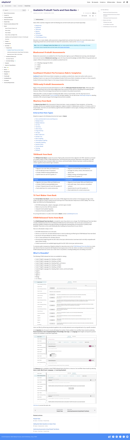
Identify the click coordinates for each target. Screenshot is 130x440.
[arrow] (102, 20)
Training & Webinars (8, 17)
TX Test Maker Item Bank (108, 24)
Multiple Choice (39, 121)
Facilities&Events (7, 78)
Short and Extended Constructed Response (46, 119)
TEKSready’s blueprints (85, 95)
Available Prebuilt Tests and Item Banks (15, 50)
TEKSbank (37, 33)
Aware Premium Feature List (11, 28)
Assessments (8, 43)
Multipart (37, 150)
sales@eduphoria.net (72, 213)
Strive (5, 67)
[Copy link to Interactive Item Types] (55, 113)
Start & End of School (8, 19)
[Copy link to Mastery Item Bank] (53, 101)
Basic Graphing (39, 138)
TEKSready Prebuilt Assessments (110, 18)
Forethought (6, 76)
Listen (95, 13)
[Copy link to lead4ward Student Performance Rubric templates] (83, 73)
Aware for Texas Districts (10, 65)
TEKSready (38, 29)
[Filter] (28, 10)
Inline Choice (38, 128)
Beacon (5, 69)
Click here (35, 405)
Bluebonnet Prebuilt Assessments (110, 12)
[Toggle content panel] (99, 11)
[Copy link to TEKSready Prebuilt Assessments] (66, 84)
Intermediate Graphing (41, 140)
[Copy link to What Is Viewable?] (51, 253)
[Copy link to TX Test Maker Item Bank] (59, 195)
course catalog (54, 95)
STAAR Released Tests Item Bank (81, 246)
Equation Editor (39, 144)
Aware (15, 5)
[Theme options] (127, 2)
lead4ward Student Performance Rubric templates (111, 15)
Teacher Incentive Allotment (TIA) (11, 23)
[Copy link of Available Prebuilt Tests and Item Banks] (78, 10)
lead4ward (38, 27)
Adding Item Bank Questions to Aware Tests (44, 424)
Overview (7, 39)
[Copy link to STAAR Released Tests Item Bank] (65, 218)
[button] (14, 10)
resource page (80, 41)
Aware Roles (7, 30)
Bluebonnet (38, 25)
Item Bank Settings (10, 60)
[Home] (6, 2)
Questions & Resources (11, 56)
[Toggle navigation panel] (31, 11)
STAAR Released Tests (41, 37)
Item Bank (20, 5)
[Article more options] (96, 16)
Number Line (38, 136)
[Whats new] (124, 2)
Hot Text (37, 125)
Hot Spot (37, 132)
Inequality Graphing (40, 142)
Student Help (6, 21)
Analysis (7, 41)
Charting (37, 148)
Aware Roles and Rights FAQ (11, 34)
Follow (85, 15)
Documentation (8, 5)
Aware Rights (8, 32)
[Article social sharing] (90, 16)
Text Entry (38, 127)
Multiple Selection (40, 123)
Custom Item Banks (64, 47)
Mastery (37, 31)
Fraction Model (39, 146)
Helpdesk (6, 73)
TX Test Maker (39, 35)
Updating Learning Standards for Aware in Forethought (16, 37)
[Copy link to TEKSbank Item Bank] (54, 154)
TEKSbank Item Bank (107, 22)
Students (7, 63)
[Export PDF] (93, 16)
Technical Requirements (9, 82)
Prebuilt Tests (27, 5)
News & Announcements (9, 13)
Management (7, 71)
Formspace (6, 80)
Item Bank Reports (10, 58)
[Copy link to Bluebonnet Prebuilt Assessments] (67, 52)
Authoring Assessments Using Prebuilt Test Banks (17, 52)
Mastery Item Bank (107, 20)
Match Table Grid (39, 134)
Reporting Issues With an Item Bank (14, 54)
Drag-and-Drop (39, 130)
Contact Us (6, 15)
